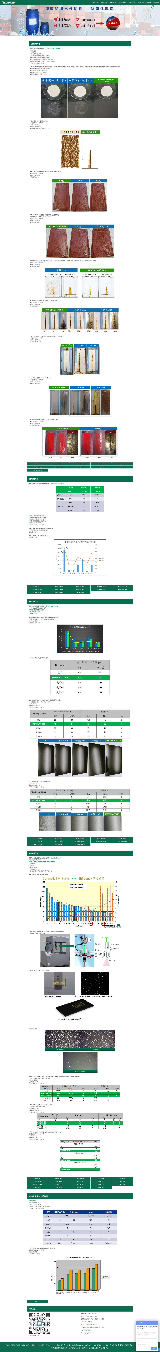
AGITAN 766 (101, 1187)
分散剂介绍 (104, 2)
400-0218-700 (92, 1313)
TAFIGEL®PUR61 (58, 589)
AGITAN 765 (80, 1187)
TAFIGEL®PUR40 (37, 586)
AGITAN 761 (122, 1184)
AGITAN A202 (58, 1178)
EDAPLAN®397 (59, 464)
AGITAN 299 (101, 1181)
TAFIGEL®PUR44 (79, 586)
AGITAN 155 (38, 1187)
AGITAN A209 (122, 1178)
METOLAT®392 (101, 467)
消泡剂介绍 (131, 2)
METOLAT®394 (122, 467)
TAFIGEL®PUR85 (58, 592)
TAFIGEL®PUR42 (58, 586)
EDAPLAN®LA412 (122, 841)
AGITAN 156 (59, 1187)
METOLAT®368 (101, 838)
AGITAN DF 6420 (37, 1184)
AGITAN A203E (80, 1178)
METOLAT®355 (59, 838)
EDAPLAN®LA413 (37, 844)
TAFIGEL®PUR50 (122, 586)
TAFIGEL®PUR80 (37, 592)
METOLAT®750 (122, 838)
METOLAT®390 (80, 467)
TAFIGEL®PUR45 (101, 586)
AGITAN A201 (37, 1178)
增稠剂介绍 (113, 2)
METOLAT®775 (38, 841)
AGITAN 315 (101, 1184)
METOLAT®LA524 (37, 470)
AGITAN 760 (122, 1181)
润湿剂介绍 (122, 2)
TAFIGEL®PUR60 (37, 589)
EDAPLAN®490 (101, 464)
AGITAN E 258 (58, 1184)
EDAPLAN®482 (80, 464)
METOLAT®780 (59, 841)
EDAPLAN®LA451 (59, 844)
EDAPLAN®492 (122, 464)
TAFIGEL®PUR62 (79, 589)
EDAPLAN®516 (59, 467)
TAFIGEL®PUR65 (122, 589)
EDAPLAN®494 (38, 467)
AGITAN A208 (101, 1178)
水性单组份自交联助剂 (144, 2)
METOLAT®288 (38, 838)
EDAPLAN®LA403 (80, 841)
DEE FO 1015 (79, 1181)
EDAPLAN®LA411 (101, 841)
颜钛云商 (95, 2)
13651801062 (88, 1322)
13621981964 (88, 1330)
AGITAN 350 (59, 1181)
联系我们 (156, 2)
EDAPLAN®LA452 (80, 844)
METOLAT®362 (80, 838)
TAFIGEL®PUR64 (101, 589)
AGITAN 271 (38, 1181)
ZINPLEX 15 (38, 1301)
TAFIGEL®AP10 (80, 592)
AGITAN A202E (80, 1184)
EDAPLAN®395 (38, 464)
